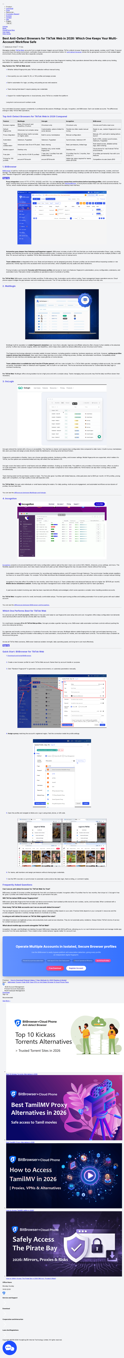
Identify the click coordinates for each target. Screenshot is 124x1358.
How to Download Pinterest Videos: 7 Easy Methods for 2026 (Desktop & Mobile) (39, 980)
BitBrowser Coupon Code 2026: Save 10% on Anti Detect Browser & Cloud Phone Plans (38, 982)
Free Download (55, 968)
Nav (7, 19)
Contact (9, 18)
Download (9, 8)
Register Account (76, 968)
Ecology (9, 16)
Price (8, 10)
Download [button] (6, 992)
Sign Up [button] (5, 994)
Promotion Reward (12, 14)
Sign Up (9, 23)
